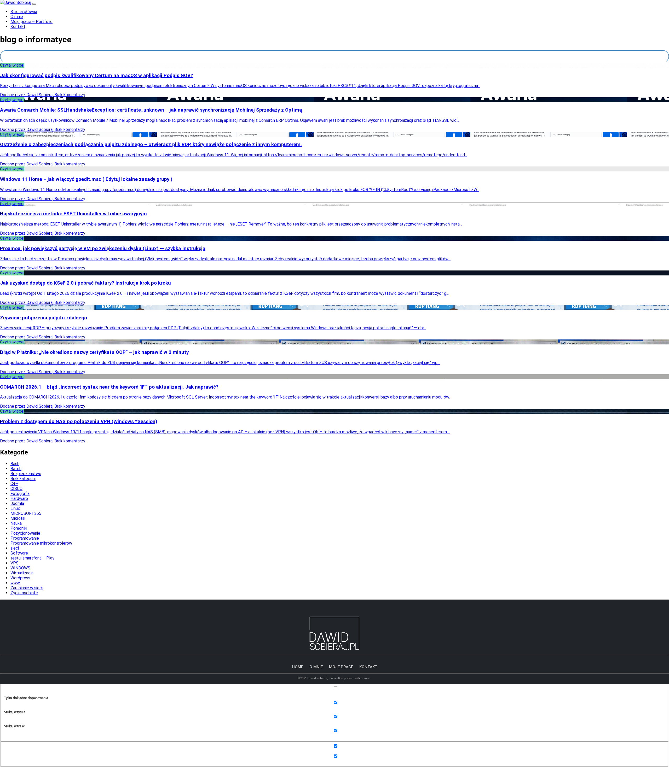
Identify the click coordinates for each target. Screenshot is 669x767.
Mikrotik (17, 518)
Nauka (16, 523)
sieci (14, 548)
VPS (14, 563)
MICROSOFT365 (25, 513)
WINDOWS (20, 568)
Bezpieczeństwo (25, 473)
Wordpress (20, 577)
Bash (14, 463)
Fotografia (20, 493)
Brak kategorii (23, 478)
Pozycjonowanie (25, 533)
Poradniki (18, 528)
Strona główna (23, 11)
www (15, 582)
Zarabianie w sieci (26, 587)
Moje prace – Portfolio (31, 21)
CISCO (16, 488)
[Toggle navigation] (34, 4)
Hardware (19, 498)
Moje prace (341, 667)
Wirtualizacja (21, 572)
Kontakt (17, 26)
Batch (15, 468)
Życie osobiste (24, 592)
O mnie (16, 16)
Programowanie (24, 538)
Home (297, 667)
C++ (14, 483)
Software (19, 553)
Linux (15, 508)
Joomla (17, 503)
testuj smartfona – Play (32, 558)
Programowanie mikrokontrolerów (41, 543)
